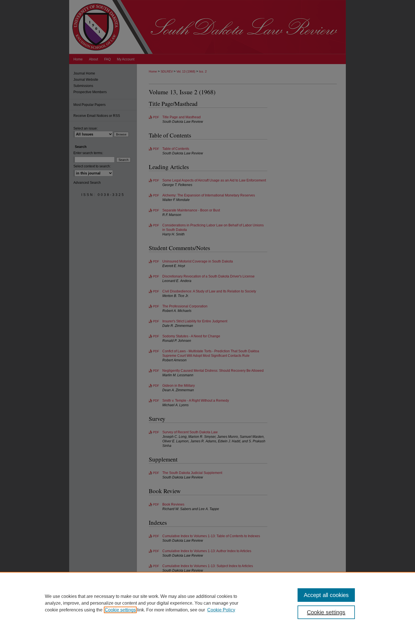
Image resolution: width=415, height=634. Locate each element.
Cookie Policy (221, 609)
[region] (207, 603)
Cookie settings (120, 609)
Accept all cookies (326, 595)
